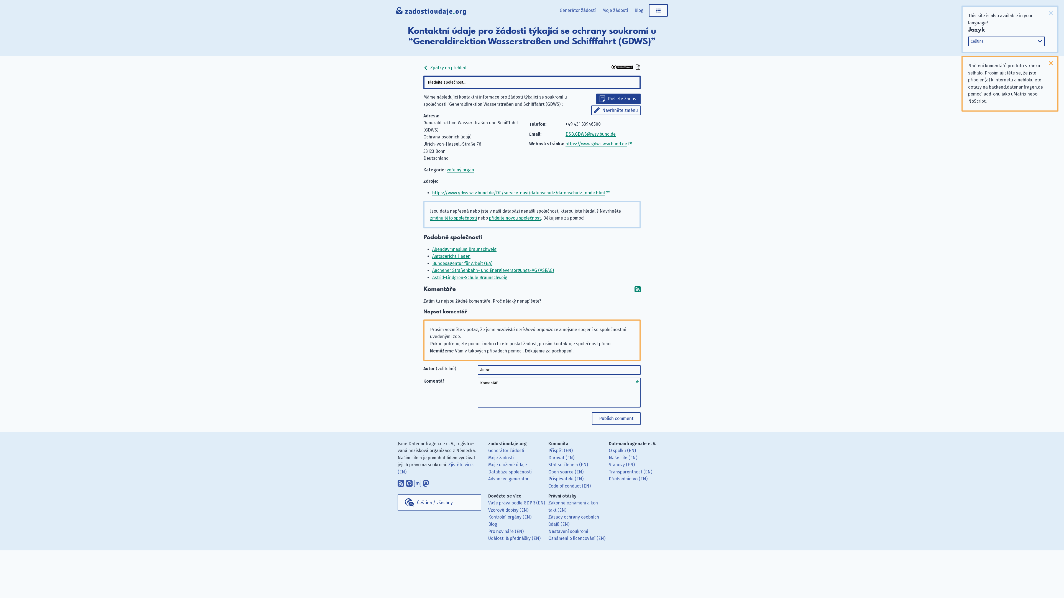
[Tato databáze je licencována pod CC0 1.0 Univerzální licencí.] (622, 67)
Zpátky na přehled (447, 67)
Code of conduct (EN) (569, 486)
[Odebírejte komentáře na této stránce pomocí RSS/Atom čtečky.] (638, 289)
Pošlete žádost (623, 98)
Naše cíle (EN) (623, 457)
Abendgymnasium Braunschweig (464, 249)
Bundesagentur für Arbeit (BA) (462, 263)
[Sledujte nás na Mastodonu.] (426, 482)
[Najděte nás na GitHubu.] (409, 482)
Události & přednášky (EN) (514, 538)
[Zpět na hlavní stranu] (431, 12)
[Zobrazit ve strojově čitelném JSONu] (637, 67)
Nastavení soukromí (568, 531)
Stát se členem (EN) (568, 464)
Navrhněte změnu (620, 110)
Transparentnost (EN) (630, 472)
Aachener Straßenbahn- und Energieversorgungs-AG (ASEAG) (493, 270)
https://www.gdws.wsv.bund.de (596, 143)
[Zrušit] (1051, 13)
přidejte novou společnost (515, 218)
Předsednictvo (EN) (628, 478)
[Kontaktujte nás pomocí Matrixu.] (417, 482)
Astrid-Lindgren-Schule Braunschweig (469, 277)
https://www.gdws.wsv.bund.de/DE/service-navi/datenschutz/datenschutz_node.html (518, 192)
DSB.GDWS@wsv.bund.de (591, 134)
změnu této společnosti (453, 218)
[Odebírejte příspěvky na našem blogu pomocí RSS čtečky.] (401, 482)
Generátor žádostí (578, 10)
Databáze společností (510, 472)
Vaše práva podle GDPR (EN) (516, 503)
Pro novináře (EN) (506, 531)
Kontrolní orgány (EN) (509, 517)
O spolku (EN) (622, 450)
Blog (639, 10)
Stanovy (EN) (622, 464)
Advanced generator (508, 478)
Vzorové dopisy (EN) (508, 510)
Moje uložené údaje (507, 464)
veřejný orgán (460, 169)
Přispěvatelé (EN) (566, 478)
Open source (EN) (566, 472)
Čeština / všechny (435, 502)
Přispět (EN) (560, 450)
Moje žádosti (615, 10)
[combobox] (532, 82)
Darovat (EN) (561, 457)
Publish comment (616, 418)
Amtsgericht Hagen (451, 256)
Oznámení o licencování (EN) (576, 538)
